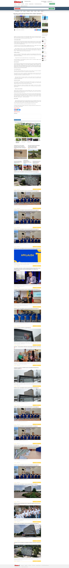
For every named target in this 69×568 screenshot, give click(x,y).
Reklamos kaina (38, 565)
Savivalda (15, 189)
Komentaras (15, 113)
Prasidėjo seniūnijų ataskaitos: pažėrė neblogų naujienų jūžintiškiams (26, 289)
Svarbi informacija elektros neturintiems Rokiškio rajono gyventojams (45, 21)
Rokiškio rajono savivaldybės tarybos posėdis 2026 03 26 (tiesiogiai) (26, 308)
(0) (41, 13)
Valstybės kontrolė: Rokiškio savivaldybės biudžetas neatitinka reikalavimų (27, 542)
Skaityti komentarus (17, 119)
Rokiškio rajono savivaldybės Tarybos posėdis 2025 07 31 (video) (25, 484)
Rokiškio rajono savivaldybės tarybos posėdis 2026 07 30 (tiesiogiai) (26, 171)
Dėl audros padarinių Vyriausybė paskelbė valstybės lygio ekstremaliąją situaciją (34, 146)
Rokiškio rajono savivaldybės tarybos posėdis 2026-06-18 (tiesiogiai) (26, 190)
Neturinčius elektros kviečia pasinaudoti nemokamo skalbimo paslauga (37, 162)
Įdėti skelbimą (17, 8)
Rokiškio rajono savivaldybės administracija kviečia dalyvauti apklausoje (27, 248)
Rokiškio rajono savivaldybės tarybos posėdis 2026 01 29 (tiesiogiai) (26, 387)
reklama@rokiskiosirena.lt (51, 2)
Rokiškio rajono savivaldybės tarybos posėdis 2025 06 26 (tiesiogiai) (26, 523)
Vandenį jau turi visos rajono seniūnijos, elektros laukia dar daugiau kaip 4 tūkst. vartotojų (19, 146)
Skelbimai (22, 565)
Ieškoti (52, 8)
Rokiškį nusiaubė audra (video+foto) (44, 27)
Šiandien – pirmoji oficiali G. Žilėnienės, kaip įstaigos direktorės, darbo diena (27, 346)
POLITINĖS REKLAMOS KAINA (45, 565)
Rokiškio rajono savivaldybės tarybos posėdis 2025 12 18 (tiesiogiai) (26, 406)
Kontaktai (33, 565)
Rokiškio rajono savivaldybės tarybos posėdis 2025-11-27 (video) (25, 426)
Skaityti (37, 189)
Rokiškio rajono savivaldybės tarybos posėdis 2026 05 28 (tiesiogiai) (26, 210)
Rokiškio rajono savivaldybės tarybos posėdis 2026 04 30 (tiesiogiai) (26, 229)
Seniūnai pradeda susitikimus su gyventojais (22, 327)
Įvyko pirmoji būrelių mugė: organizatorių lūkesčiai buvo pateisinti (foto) (18, 162)
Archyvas (30, 565)
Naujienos (26, 565)
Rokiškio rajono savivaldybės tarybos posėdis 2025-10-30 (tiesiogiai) (26, 445)
